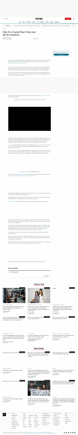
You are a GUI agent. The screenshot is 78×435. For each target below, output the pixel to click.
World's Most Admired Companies (16, 424)
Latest (23, 21)
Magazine (30, 426)
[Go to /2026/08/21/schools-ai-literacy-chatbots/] (39, 324)
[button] (20, 22)
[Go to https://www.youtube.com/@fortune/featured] (74, 432)
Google (63, 304)
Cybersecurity (56, 304)
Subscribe (68, 18)
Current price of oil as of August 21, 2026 (12, 370)
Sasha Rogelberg (32, 376)
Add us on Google (61, 54)
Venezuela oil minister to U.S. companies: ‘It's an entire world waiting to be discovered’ (51, 25)
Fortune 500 (28, 21)
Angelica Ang (6, 311)
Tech (37, 21)
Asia (4, 304)
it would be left (44, 226)
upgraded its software (22, 174)
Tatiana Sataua (32, 403)
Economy (55, 397)
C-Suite (54, 333)
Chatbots (32, 333)
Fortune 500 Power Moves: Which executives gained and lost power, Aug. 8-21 (63, 336)
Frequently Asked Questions (46, 415)
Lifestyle (47, 21)
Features (35, 415)
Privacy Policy (44, 419)
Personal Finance (7, 368)
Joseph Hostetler (7, 372)
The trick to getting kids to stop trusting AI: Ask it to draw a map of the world (38, 336)
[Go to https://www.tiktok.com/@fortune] (72, 432)
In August (10, 144)
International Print (44, 424)
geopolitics (9, 304)
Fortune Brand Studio (56, 417)
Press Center (66, 417)
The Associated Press (32, 340)
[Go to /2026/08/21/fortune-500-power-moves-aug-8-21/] (64, 324)
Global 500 (13, 419)
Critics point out (11, 201)
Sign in (74, 18)
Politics (30, 368)
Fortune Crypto (31, 415)
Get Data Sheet (22, 171)
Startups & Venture (32, 304)
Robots (11, 333)
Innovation (5, 333)
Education (35, 426)
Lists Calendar (14, 428)
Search (6, 18)
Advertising (55, 415)
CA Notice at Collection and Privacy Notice (37, 432)
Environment (25, 426)
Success (24, 419)
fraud (40, 304)
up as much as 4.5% (45, 95)
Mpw (35, 419)
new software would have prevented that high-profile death (22, 175)
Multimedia (57, 21)
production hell (41, 144)
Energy (54, 368)
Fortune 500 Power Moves (64, 333)
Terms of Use (26, 432)
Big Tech (30, 397)
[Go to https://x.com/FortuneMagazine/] (66, 432)
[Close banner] (68, 52)
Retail (29, 419)
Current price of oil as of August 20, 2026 (12, 398)
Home (20, 21)
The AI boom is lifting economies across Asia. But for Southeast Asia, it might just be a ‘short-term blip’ (13, 308)
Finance (33, 21)
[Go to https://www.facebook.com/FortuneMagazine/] (64, 432)
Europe (24, 424)
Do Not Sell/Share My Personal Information (47, 432)
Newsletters (30, 424)
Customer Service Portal (45, 417)
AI (28, 333)
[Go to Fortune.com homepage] (39, 19)
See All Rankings (14, 426)
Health (30, 417)
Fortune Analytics (56, 419)
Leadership (42, 21)
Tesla (28, 69)
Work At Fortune (67, 419)
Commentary (36, 417)
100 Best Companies (14, 415)
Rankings (52, 21)
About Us (66, 415)
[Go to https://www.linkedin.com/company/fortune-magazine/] (68, 432)
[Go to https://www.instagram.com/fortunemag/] (70, 432)
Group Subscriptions (56, 424)
